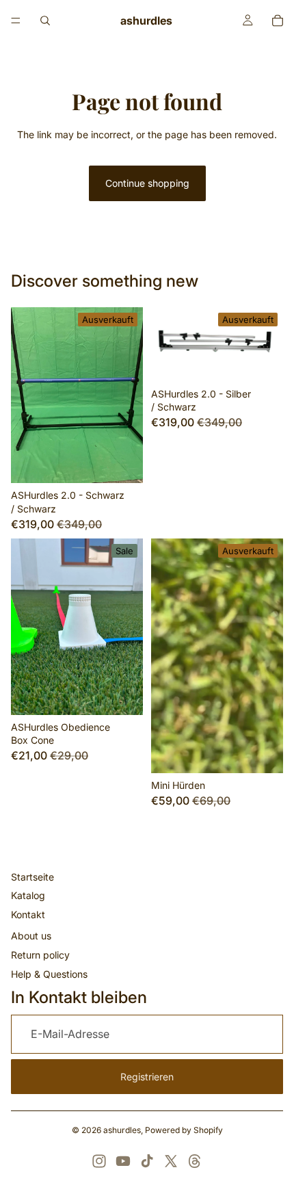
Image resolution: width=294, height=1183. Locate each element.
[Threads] (195, 1161)
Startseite (32, 877)
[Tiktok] (147, 1161)
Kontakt (28, 914)
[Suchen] (45, 20)
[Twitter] (171, 1161)
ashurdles (122, 1130)
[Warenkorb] (278, 20)
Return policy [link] (40, 955)
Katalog (28, 895)
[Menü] (15, 20)
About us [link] (31, 935)
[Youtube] (123, 1161)
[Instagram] (99, 1161)
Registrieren (147, 1076)
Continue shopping (147, 183)
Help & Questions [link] (49, 974)
